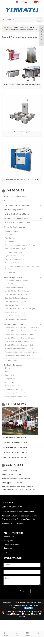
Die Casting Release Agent (15, 393)
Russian (30, 2)
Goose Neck (9, 375)
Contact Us (8, 548)
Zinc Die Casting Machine (13, 210)
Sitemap (20, 608)
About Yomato (13, 533)
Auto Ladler (9, 234)
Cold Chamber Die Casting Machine (17, 205)
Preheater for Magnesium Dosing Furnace (22, 179)
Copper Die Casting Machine (14, 227)
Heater (7, 371)
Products (16, 27)
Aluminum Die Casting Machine (15, 201)
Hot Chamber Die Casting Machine (17, 214)
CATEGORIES (8, 19)
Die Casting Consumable (13, 365)
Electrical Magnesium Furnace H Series (19, 345)
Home (8, 27)
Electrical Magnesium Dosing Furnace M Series (22, 327)
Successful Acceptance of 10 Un (15, 442)
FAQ (5, 552)
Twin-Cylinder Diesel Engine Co (15, 452)
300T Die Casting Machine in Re (15, 457)
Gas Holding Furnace (13, 305)
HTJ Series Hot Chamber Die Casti (17, 223)
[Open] (41, 35)
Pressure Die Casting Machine (15, 196)
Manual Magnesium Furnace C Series (19, 349)
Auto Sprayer (10, 238)
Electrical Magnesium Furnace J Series (19, 338)
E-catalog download (11, 544)
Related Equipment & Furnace (16, 319)
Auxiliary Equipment (11, 231)
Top (38, 635)
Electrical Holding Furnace (15, 287)
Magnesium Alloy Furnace (13, 324)
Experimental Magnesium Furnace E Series (21, 352)
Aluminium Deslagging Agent (15, 396)
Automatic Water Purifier (14, 263)
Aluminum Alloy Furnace (13, 277)
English (21, 2)
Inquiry (27, 635)
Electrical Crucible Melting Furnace (18, 284)
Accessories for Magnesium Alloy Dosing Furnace (22, 84)
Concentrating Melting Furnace (16, 280)
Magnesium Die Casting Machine (16, 218)
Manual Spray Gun (12, 386)
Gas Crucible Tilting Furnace (15, 302)
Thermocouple (10, 382)
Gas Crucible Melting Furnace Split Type (20, 309)
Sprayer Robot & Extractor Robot (17, 252)
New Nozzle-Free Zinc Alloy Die (15, 447)
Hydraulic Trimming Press (14, 256)
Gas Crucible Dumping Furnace (17, 298)
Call (16, 635)
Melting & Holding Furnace (15, 312)
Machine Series (9, 537)
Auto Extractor (10, 241)
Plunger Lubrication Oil (13, 389)
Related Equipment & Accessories (24, 30)
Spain (39, 2)
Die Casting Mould (10, 361)
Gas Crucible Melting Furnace (16, 294)
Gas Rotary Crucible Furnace (16, 316)
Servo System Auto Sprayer (15, 249)
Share (5, 635)
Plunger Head (10, 379)
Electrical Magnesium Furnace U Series (19, 334)
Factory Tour (8, 541)
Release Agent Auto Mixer (14, 259)
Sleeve (7, 368)
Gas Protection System (22, 132)
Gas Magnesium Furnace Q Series (18, 341)
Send (22, 591)
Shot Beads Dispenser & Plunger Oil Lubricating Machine (22, 267)
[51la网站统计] (28, 608)
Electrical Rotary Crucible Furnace (17, 291)
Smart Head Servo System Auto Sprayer (20, 245)
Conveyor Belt (10, 272)
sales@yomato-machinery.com (18, 479)
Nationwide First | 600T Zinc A (14, 437)
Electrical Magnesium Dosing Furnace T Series (22, 331)
